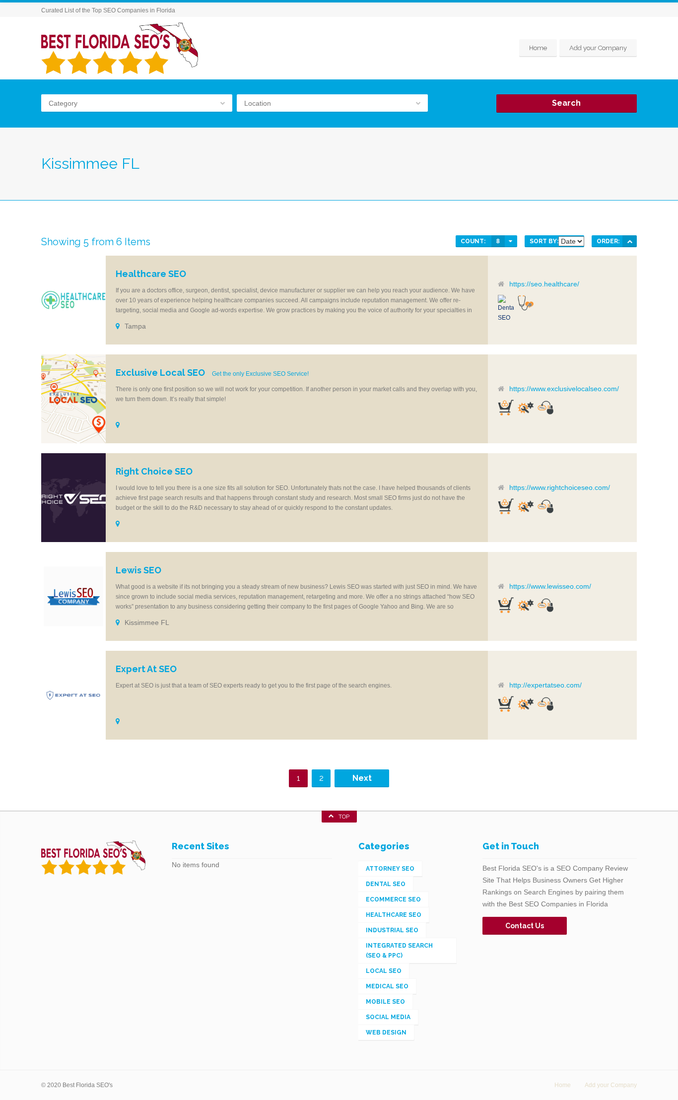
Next (362, 778)
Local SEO (384, 970)
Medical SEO (387, 986)
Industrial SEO (392, 930)
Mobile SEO (385, 1001)
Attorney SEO (390, 868)
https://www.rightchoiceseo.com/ (559, 487)
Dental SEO (386, 884)
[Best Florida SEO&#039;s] (119, 48)
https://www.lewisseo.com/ (550, 586)
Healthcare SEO (393, 914)
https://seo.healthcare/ (544, 284)
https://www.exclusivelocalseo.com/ (564, 389)
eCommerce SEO (393, 899)
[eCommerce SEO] (506, 407)
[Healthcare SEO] (526, 303)
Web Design (386, 1032)
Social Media (388, 1017)
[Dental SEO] (506, 309)
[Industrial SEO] (526, 407)
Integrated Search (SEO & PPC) (399, 950)
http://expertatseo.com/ (545, 685)
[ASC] (629, 241)
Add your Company (598, 48)
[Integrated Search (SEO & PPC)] (545, 407)
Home (538, 48)
